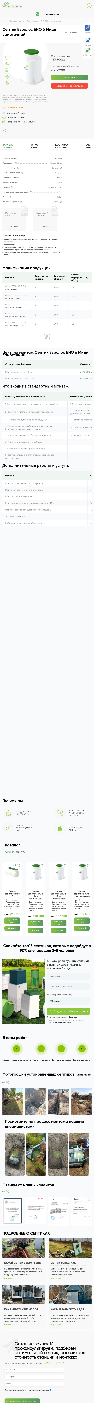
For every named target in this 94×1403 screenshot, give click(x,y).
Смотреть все (84, 1074)
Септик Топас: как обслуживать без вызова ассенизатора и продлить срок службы (69, 1263)
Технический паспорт (42, 214)
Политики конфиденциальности (59, 1022)
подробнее (9, 1278)
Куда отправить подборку (59, 994)
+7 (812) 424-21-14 (50, 14)
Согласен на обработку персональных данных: (27, 1390)
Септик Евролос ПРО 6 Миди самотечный (35, 895)
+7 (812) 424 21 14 (54, 1363)
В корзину (69, 77)
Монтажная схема (10, 214)
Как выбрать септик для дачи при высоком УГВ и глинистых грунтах (21, 1310)
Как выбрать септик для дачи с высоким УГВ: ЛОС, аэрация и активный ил (68, 1310)
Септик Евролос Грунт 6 (12, 893)
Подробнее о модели (12, 929)
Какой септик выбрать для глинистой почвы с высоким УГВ (22, 1263)
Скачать (15, 226)
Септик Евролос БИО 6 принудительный (82, 893)
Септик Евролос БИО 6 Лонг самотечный (58, 895)
